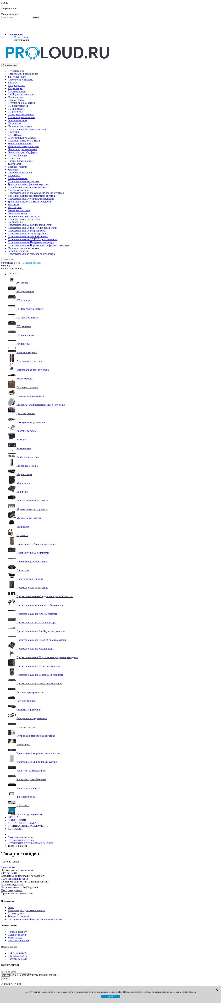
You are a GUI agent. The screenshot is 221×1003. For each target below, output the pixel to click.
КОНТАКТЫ (15, 828)
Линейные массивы (19, 190)
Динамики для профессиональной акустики (32, 195)
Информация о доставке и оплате (26, 910)
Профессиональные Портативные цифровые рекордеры (38, 245)
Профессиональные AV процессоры (28, 233)
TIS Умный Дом (17, 76)
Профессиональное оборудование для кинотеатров (36, 193)
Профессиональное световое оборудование (31, 253)
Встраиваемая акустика (21, 840)
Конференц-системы (19, 210)
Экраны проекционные (21, 161)
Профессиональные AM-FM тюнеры (28, 236)
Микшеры (13, 204)
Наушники (14, 132)
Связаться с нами (17, 959)
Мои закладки (15, 937)
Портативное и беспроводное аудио (27, 129)
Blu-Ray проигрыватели (21, 94)
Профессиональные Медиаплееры (26, 230)
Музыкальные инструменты (23, 248)
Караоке (12, 82)
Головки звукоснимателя (21, 117)
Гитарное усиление (18, 251)
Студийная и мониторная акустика (27, 187)
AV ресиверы (15, 88)
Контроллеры (15, 222)
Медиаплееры (15, 97)
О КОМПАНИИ (17, 820)
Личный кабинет (17, 931)
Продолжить (8, 867)
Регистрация (21, 37)
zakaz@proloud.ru (17, 956)
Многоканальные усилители (23, 146)
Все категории (16, 71)
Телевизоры (14, 163)
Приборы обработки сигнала (24, 219)
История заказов (17, 934)
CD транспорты (16, 108)
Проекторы (14, 158)
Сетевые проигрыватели (21, 102)
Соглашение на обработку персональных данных (35, 919)
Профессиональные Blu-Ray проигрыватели (32, 227)
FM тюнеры (14, 123)
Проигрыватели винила (21, 114)
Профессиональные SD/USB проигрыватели (32, 239)
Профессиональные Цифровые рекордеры (31, 242)
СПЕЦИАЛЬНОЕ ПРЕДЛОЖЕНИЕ (28, 825)
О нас (11, 907)
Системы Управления (20, 172)
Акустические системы (20, 79)
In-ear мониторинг (18, 213)
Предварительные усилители (24, 140)
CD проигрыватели (18, 105)
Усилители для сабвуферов (22, 152)
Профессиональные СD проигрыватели (30, 224)
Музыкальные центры (20, 126)
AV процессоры (16, 85)
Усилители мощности (20, 143)
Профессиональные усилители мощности (31, 198)
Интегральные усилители (22, 137)
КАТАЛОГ (14, 274)
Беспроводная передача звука (24, 216)
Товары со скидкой (18, 916)
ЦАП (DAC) (15, 134)
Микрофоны (15, 207)
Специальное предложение (23, 73)
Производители (16, 913)
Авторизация (21, 40)
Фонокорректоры (17, 120)
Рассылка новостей (18, 940)
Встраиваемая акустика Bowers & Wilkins (30, 843)
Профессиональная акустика (23, 181)
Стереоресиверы (17, 91)
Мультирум (14, 169)
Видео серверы (16, 100)
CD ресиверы (15, 111)
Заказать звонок (32, 262)
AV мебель (14, 175)
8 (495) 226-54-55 (17, 953)
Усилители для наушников (22, 149)
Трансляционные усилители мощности (29, 201)
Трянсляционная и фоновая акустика (28, 184)
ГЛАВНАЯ (14, 817)
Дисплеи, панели (17, 166)
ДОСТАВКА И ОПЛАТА (22, 823)
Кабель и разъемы (18, 178)
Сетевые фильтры (17, 155)
